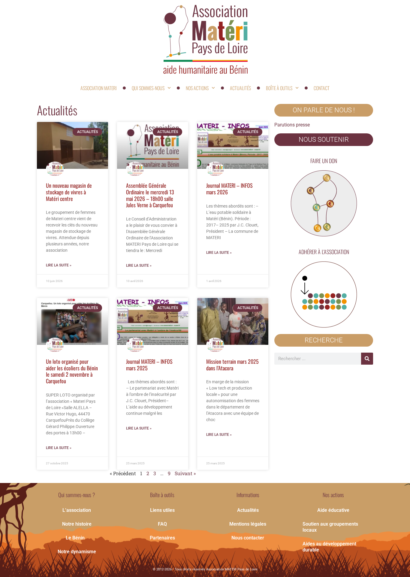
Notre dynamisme (77, 551)
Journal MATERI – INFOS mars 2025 (149, 364)
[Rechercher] (367, 359)
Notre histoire (77, 524)
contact (322, 88)
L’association (76, 510)
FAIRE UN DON (323, 161)
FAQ (162, 524)
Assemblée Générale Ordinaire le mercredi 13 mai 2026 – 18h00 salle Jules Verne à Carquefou (150, 195)
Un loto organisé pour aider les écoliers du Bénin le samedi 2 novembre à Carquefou (72, 371)
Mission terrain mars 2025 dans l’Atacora (232, 364)
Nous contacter (247, 538)
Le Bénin (75, 538)
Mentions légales (247, 524)
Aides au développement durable (329, 547)
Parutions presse (292, 125)
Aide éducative (333, 510)
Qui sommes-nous (148, 88)
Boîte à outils (279, 88)
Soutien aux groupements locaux (330, 527)
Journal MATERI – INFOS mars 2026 (229, 188)
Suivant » (185, 473)
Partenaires (162, 538)
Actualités (240, 88)
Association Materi (98, 88)
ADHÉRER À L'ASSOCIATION (324, 252)
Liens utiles (162, 510)
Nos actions (197, 88)
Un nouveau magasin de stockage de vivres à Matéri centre (69, 191)
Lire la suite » (58, 265)
